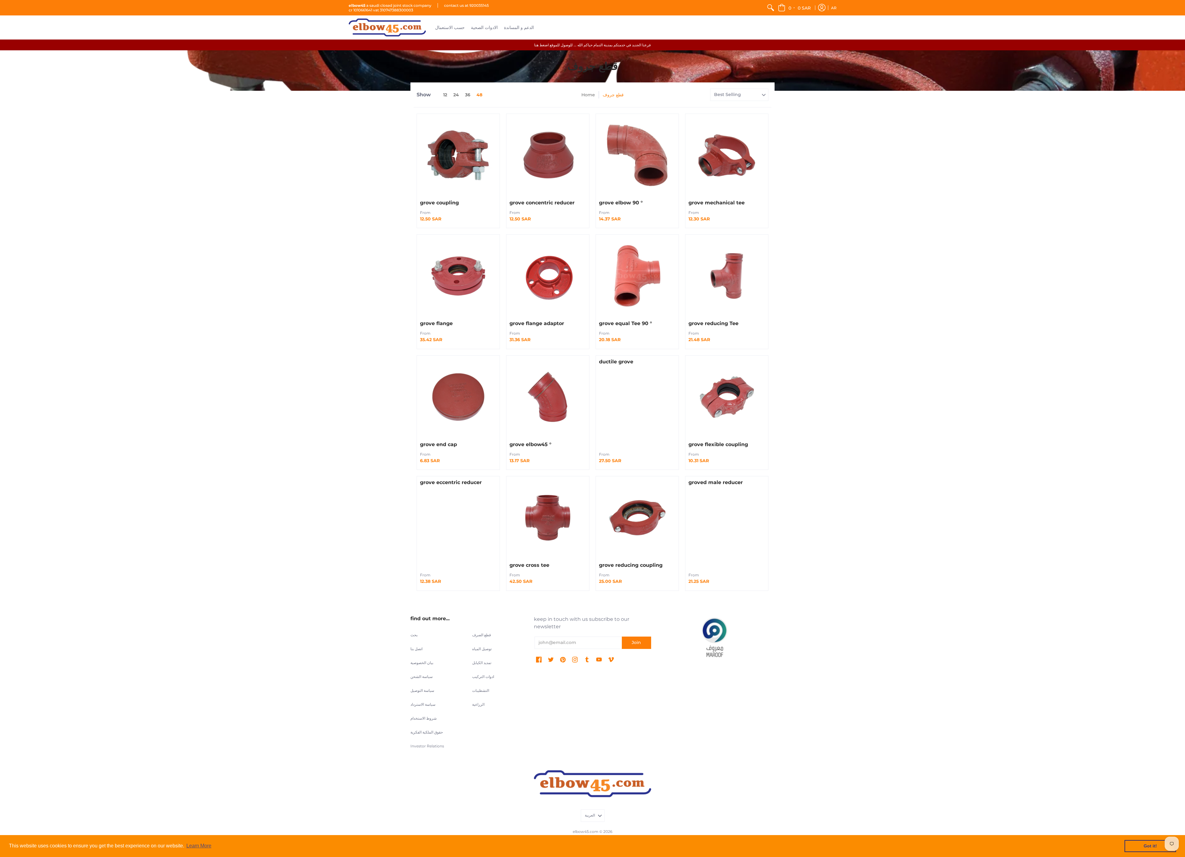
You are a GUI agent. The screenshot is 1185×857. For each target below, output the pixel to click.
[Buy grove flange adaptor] (547, 276)
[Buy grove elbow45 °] (547, 397)
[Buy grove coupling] (458, 155)
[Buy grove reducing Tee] (726, 276)
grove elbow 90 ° (621, 203)
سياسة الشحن (421, 676)
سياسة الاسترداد (422, 704)
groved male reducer (715, 482)
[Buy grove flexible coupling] (726, 397)
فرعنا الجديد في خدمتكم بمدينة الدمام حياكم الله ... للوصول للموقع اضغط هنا (592, 45)
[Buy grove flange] (458, 276)
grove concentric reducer (542, 203)
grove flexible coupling (718, 444)
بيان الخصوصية (421, 662)
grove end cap (438, 444)
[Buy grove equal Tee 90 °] (637, 276)
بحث (414, 635)
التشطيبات (480, 690)
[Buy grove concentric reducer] (547, 155)
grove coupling (439, 203)
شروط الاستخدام (423, 718)
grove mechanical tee (716, 203)
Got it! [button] (1150, 845)
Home (588, 95)
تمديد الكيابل (481, 662)
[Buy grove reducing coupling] (637, 517)
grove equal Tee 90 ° (625, 323)
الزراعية (478, 704)
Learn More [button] (198, 845)
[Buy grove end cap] (458, 397)
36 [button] (467, 95)
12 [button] (445, 95)
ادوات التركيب (483, 676)
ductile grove (616, 362)
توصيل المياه (482, 648)
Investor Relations (427, 746)
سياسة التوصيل (422, 690)
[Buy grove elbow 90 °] (637, 155)
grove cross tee (529, 565)
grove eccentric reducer (451, 482)
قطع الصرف (481, 635)
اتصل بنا (416, 648)
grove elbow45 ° (530, 444)
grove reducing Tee (713, 323)
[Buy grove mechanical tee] (726, 155)
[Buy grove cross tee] (547, 517)
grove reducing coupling (631, 565)
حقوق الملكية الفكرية (426, 732)
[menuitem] (770, 7)
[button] (794, 7)
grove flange (436, 323)
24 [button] (456, 95)
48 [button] (479, 95)
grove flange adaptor (536, 323)
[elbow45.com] (387, 27)
